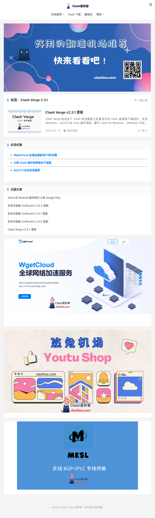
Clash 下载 (74, 14)
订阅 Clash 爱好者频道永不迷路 (32, 162)
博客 (99, 14)
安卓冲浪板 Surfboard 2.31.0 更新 (28, 221)
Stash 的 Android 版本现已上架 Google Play (34, 197)
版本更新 (70, 130)
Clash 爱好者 (77, 6)
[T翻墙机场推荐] (77, 57)
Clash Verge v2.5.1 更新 (22, 229)
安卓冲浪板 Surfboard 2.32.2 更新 (28, 205)
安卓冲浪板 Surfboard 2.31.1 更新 (28, 213)
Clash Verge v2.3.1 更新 (64, 112)
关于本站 (88, 507)
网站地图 (98, 507)
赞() (142, 130)
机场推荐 (56, 14)
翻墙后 (88, 14)
